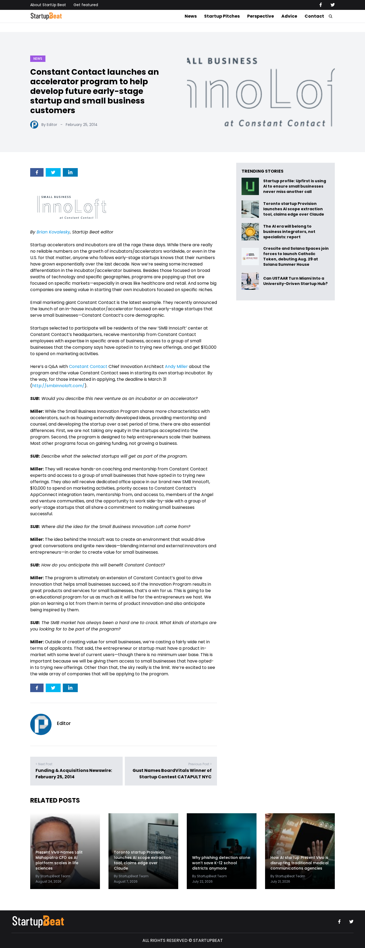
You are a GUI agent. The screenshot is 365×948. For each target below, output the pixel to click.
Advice (289, 16)
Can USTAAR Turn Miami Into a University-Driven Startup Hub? (295, 281)
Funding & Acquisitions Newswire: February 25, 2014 (74, 773)
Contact (314, 16)
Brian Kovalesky (53, 232)
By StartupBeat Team (53, 876)
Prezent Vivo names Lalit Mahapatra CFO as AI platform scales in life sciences (59, 860)
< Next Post (44, 764)
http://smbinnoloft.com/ (58, 386)
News (191, 16)
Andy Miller (176, 366)
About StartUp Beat (48, 4)
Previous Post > (200, 764)
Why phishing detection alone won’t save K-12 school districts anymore (221, 863)
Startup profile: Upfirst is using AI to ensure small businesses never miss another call (294, 186)
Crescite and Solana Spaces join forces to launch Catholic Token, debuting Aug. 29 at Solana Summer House (296, 256)
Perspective (260, 16)
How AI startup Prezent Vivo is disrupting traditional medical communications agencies (299, 863)
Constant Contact (88, 366)
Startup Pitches (222, 16)
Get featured (85, 4)
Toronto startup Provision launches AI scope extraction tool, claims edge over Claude (294, 209)
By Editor (49, 124)
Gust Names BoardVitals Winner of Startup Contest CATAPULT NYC (172, 773)
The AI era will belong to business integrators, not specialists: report (289, 232)
